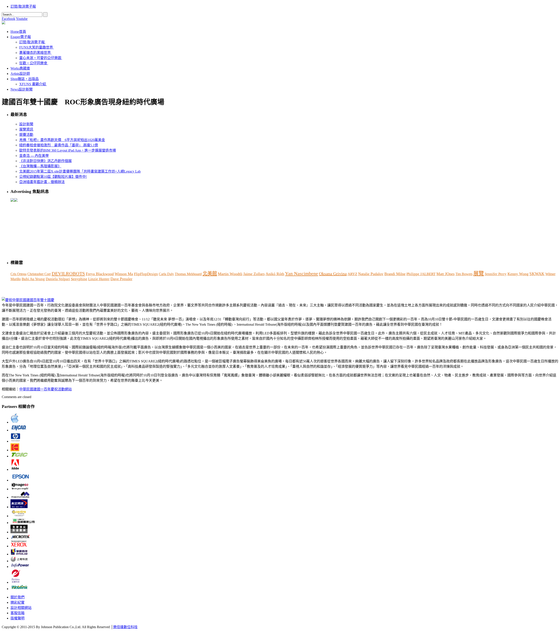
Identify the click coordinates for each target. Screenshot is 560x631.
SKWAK (536, 273)
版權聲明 (17, 618)
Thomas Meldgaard (188, 274)
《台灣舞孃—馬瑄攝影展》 (40, 166)
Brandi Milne (395, 274)
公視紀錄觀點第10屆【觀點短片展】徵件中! (53, 176)
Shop (24, 79)
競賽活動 (26, 134)
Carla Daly (166, 274)
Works (20, 68)
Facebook (8, 19)
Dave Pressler (121, 279)
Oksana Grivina (333, 273)
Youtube (22, 19)
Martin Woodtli (230, 274)
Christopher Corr (39, 274)
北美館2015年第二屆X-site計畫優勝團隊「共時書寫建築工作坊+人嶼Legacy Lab (80, 171)
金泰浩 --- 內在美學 (34, 155)
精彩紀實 (17, 602)
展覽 (478, 273)
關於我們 (17, 597)
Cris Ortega (18, 274)
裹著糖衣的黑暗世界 (35, 52)
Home (18, 31)
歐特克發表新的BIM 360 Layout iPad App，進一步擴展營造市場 (67, 150)
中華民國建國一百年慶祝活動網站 (45, 389)
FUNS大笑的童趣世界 (36, 47)
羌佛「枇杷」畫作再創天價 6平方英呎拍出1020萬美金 (62, 140)
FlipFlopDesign (146, 274)
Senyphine (79, 279)
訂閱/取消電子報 (23, 6)
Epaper (20, 37)
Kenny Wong (518, 274)
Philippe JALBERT (421, 274)
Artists (20, 73)
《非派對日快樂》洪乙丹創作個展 (45, 161)
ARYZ (352, 274)
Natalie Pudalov (370, 274)
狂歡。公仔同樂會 (33, 63)
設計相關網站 (21, 608)
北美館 (210, 273)
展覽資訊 (26, 129)
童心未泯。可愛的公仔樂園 (40, 58)
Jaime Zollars (254, 274)
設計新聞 (26, 124)
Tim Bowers (463, 274)
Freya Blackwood (100, 274)
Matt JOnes (445, 274)
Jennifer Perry (496, 274)
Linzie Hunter (99, 279)
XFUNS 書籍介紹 (32, 84)
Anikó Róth (275, 274)
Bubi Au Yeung (33, 279)
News (21, 89)
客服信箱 (17, 613)
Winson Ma (124, 274)
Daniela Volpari (58, 279)
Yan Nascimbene (301, 273)
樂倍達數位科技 (125, 627)
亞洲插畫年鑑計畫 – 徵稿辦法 (42, 182)
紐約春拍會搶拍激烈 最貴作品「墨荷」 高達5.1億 (58, 145)
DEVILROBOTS (68, 273)
